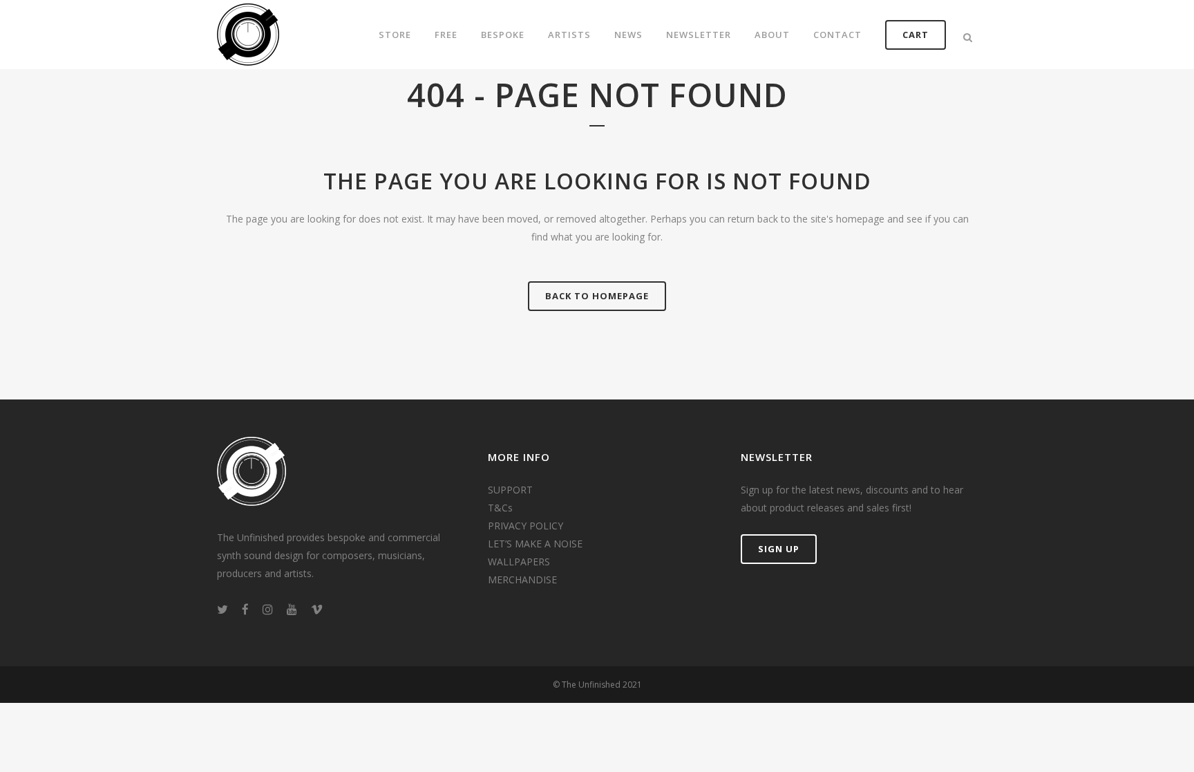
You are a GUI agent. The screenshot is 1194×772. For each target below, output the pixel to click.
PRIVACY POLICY (525, 525)
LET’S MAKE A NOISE (535, 543)
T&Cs (500, 507)
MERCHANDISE (522, 579)
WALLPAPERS (519, 561)
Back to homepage (597, 296)
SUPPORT (510, 489)
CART (915, 34)
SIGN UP (778, 549)
